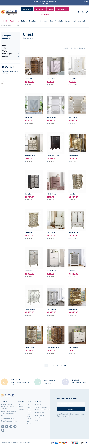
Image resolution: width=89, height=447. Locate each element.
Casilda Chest (51, 271)
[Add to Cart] (40, 69)
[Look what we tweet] (7, 426)
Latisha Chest (51, 117)
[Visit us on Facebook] (3, 426)
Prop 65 (29, 424)
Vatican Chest (29, 347)
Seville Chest (72, 309)
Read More (47, 383)
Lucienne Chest (30, 155)
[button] (40, 60)
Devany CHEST (29, 79)
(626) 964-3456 (11, 411)
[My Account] (78, 12)
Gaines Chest (51, 79)
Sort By (76, 48)
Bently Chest (72, 117)
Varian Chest (29, 271)
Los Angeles (20, 405)
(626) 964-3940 (10, 418)
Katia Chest (72, 271)
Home (3, 25)
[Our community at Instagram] (3, 430)
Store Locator (29, 411)
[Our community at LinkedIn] (11, 426)
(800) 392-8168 (81, 383)
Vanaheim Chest (30, 309)
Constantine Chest (53, 347)
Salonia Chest (51, 194)
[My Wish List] (83, 12)
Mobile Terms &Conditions (43, 410)
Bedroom (10, 25)
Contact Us (30, 404)
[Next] (64, 365)
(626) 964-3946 (12, 421)
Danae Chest (72, 194)
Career (37, 420)
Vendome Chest (73, 232)
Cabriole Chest (73, 155)
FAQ (28, 421)
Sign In (86, 1)
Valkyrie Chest (51, 309)
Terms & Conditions (41, 407)
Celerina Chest (73, 347)
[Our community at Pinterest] (15, 426)
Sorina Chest (29, 232)
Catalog (29, 407)
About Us (38, 404)
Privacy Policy (39, 412)
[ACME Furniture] (9, 12)
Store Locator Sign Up (29, 416)
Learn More (44, 4)
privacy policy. (67, 416)
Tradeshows (39, 418)
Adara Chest (51, 232)
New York (21, 409)
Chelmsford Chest (53, 155)
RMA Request (39, 415)
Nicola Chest (29, 194)
